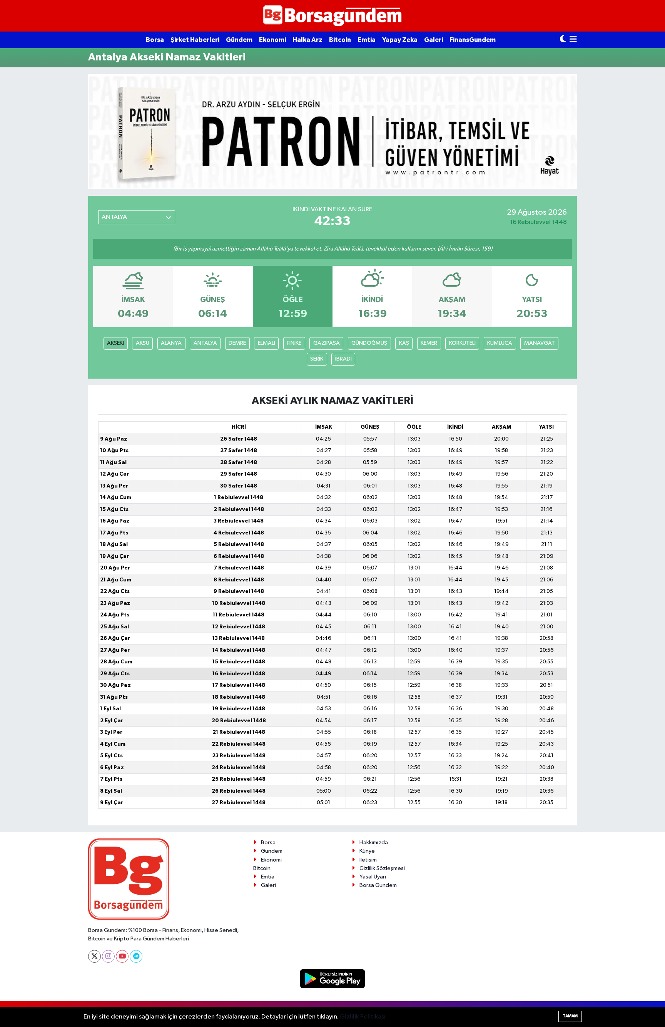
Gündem (239, 40)
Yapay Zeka (400, 40)
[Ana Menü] (573, 40)
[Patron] (332, 131)
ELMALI (266, 343)
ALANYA (171, 343)
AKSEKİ (115, 343)
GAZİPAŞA (326, 343)
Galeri (433, 40)
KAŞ (404, 343)
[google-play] (333, 978)
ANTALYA (205, 343)
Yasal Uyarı (372, 877)
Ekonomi (272, 40)
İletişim (368, 860)
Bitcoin (340, 40)
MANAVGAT (539, 343)
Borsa (155, 40)
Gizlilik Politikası (363, 1017)
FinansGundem (472, 40)
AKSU (142, 343)
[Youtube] (122, 956)
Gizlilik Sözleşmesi (382, 868)
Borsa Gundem (378, 885)
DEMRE (237, 343)
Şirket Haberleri (194, 40)
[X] (94, 956)
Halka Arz (307, 40)
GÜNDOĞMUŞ (369, 343)
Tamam (570, 1016)
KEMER (429, 343)
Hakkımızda (373, 842)
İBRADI (343, 359)
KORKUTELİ (462, 343)
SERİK (316, 359)
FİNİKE (294, 343)
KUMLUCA (499, 343)
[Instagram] (108, 956)
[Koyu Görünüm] (563, 40)
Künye (367, 851)
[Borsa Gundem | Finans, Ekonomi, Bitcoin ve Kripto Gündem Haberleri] (332, 15)
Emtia (367, 40)
